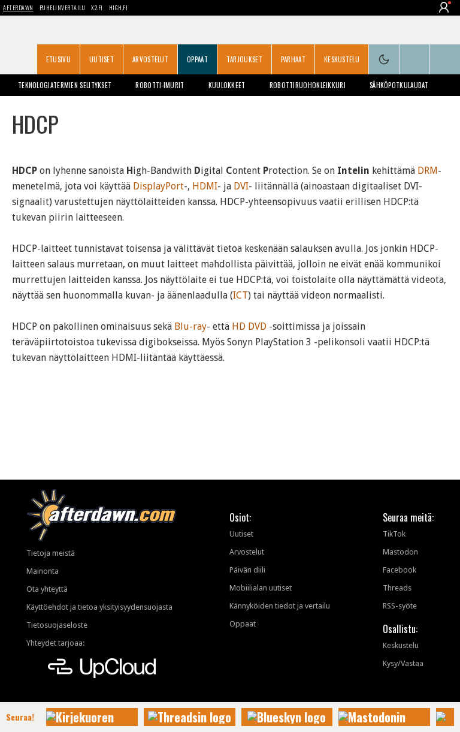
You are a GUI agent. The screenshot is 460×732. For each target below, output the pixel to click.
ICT (240, 295)
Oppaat (197, 59)
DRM (427, 170)
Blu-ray (190, 326)
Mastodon (400, 551)
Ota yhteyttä (47, 589)
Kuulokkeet (227, 85)
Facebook (399, 569)
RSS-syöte (400, 605)
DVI (241, 186)
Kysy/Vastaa (403, 663)
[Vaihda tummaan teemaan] (384, 59)
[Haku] (445, 59)
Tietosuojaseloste (56, 624)
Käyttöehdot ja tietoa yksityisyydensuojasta (99, 607)
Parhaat (293, 59)
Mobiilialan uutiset (260, 587)
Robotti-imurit (159, 85)
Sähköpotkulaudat (399, 85)
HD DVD (249, 326)
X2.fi (97, 7)
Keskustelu (341, 59)
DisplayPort (158, 186)
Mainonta (42, 571)
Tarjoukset (244, 59)
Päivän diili (247, 569)
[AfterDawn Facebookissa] (414, 59)
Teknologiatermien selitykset (64, 85)
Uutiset (101, 59)
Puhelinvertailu (63, 7)
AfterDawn (18, 7)
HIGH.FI (118, 7)
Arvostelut (150, 59)
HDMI (204, 186)
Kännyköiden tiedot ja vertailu (279, 605)
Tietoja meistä (50, 553)
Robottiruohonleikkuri (308, 85)
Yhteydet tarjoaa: (55, 642)
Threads (397, 587)
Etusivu (58, 59)
